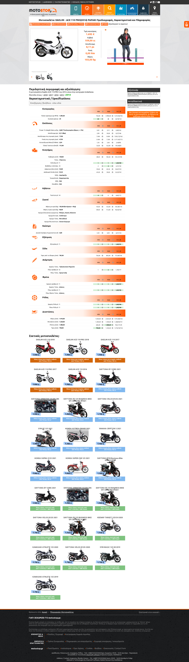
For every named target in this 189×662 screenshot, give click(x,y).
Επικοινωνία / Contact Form (115, 648)
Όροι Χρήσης (79, 648)
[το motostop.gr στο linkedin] (153, 2)
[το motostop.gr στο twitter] (151, 2)
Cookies (89, 648)
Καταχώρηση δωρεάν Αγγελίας (77, 634)
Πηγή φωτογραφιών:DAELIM (39, 71)
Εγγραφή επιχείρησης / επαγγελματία (108, 641)
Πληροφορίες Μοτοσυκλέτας (62, 612)
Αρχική (44, 612)
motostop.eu (66, 648)
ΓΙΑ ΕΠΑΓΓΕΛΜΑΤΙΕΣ (62, 2)
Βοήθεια (98, 648)
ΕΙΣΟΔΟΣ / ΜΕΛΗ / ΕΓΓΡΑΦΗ (83, 2)
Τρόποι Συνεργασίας (55, 641)
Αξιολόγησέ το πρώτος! (118, 24)
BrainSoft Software (93, 655)
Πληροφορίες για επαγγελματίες (78, 641)
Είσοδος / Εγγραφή (55, 634)
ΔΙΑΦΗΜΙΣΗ (47, 2)
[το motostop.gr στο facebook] (156, 2)
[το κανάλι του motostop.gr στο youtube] (158, 2)
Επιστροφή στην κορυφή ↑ (149, 612)
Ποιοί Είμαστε (53, 648)
